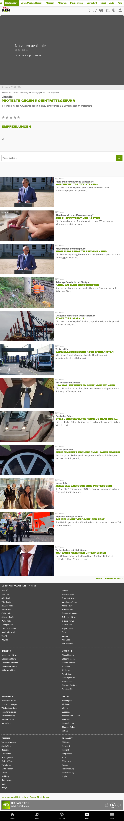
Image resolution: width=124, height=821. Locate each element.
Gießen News (68, 621)
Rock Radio (6, 610)
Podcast (62, 818)
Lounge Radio (7, 625)
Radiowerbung (68, 769)
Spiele (4, 773)
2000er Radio (7, 606)
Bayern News (67, 629)
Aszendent (6, 723)
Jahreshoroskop (8, 716)
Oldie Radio (6, 613)
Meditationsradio (9, 632)
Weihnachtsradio (9, 629)
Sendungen (67, 701)
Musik (37, 818)
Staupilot (101, 9)
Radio (5, 591)
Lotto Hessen (7, 769)
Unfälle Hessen (68, 663)
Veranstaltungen (9, 742)
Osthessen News (9, 659)
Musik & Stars (76, 3)
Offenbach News (69, 617)
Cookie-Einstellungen (39, 797)
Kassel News (67, 610)
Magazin (50, 3)
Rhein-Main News (9, 667)
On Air (65, 697)
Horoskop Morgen (9, 704)
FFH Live (5, 595)
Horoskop (7, 697)
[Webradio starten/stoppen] (113, 805)
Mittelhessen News (10, 663)
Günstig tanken (68, 678)
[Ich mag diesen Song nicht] (118, 805)
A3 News (66, 667)
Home (12, 818)
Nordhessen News (9, 655)
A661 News (67, 674)
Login (64, 776)
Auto (111, 3)
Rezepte (5, 750)
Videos (65, 708)
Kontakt (65, 750)
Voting (65, 731)
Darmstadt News (69, 613)
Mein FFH (120, 9)
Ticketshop (6, 765)
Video (4, 93)
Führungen (66, 761)
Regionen (7, 651)
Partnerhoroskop (9, 720)
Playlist (95, 9)
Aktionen (62, 3)
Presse (65, 765)
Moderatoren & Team (71, 716)
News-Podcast (68, 723)
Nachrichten (11, 3)
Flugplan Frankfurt (70, 685)
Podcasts (66, 720)
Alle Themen (67, 644)
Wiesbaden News (69, 602)
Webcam (114, 9)
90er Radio (6, 602)
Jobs (64, 758)
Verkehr (67, 651)
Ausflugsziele (7, 758)
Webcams (66, 712)
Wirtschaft (92, 3)
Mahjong (5, 776)
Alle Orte (66, 640)
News (65, 591)
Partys (4, 788)
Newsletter (67, 746)
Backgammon (7, 780)
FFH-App (66, 742)
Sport (103, 3)
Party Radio (6, 621)
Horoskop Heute (9, 701)
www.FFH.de (20, 586)
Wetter (107, 9)
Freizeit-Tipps (7, 761)
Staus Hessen (68, 655)
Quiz (3, 784)
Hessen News (68, 595)
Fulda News (67, 625)
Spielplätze (6, 746)
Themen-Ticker (68, 727)
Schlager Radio (8, 617)
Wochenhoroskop (9, 708)
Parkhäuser (67, 682)
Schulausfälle (67, 689)
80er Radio (6, 598)
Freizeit (6, 738)
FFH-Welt (67, 738)
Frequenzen (67, 754)
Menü (111, 818)
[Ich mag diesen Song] (107, 805)
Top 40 (4, 636)
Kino (120, 3)
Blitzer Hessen (68, 659)
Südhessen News (9, 670)
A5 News (66, 670)
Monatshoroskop (9, 712)
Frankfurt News (68, 598)
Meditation (6, 754)
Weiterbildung (68, 773)
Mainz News (67, 606)
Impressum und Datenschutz (15, 797)
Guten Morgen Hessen (31, 3)
